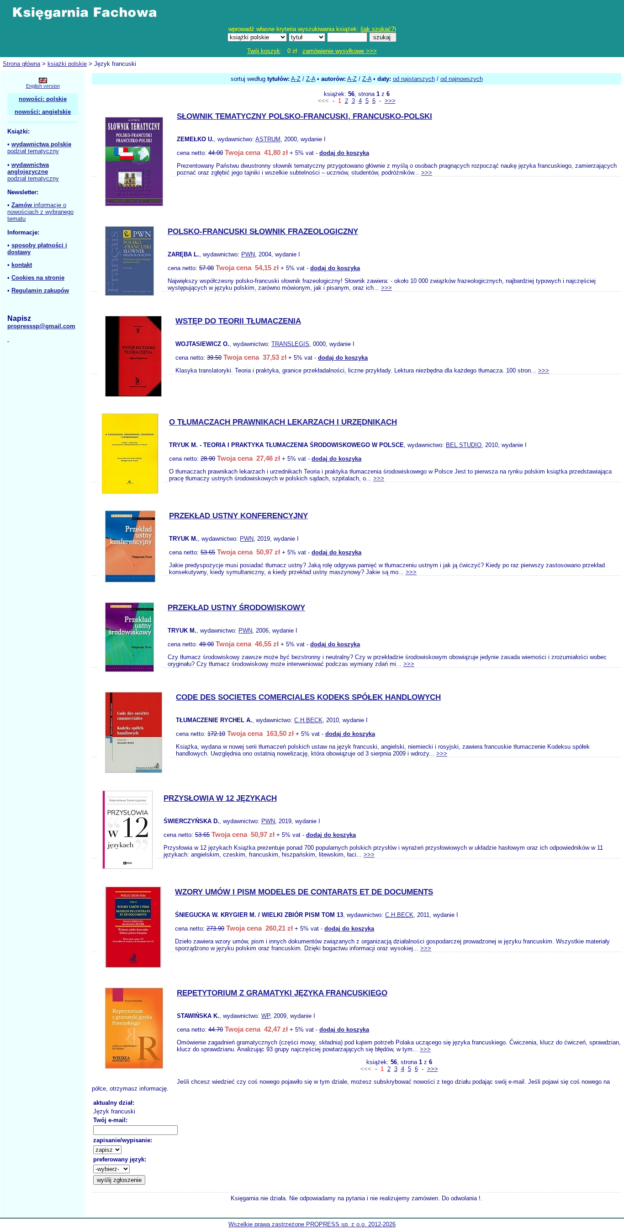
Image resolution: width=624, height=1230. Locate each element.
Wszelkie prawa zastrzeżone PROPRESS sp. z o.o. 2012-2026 (312, 1224)
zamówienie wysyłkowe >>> (339, 51)
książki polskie (67, 63)
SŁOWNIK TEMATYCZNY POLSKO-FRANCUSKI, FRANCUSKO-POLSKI (304, 116)
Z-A (310, 78)
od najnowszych (461, 78)
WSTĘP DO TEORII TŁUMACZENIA (238, 321)
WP (265, 1015)
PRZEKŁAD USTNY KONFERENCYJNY (238, 515)
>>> (390, 100)
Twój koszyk (263, 51)
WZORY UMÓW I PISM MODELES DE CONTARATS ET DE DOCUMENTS (304, 892)
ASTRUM (267, 139)
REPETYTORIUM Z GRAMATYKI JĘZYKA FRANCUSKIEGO (282, 993)
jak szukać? (378, 29)
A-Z (296, 78)
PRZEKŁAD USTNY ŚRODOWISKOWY (236, 607)
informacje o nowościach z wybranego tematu (40, 212)
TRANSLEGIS (290, 344)
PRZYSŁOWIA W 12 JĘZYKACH (220, 798)
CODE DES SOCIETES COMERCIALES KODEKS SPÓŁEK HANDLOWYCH (308, 697)
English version (43, 86)
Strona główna (21, 63)
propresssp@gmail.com (41, 326)
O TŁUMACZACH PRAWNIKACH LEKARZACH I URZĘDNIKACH (283, 422)
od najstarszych (414, 78)
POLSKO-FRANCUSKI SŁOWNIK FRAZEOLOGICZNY (263, 231)
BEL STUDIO (463, 445)
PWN (248, 254)
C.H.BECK (308, 720)
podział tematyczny (33, 151)
